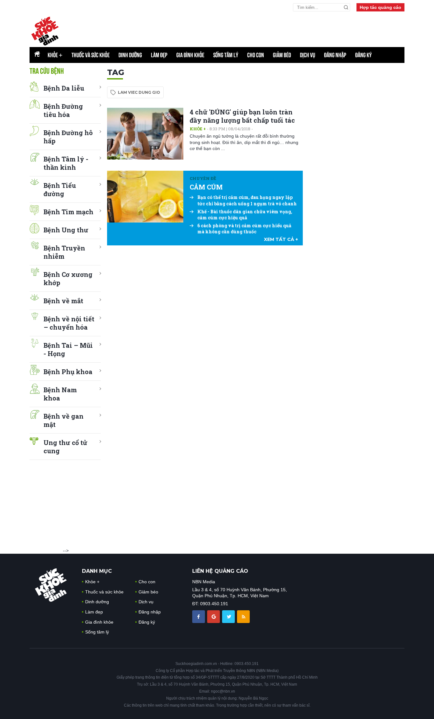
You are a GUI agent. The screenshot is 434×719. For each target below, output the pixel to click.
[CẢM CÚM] (145, 197)
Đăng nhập (335, 55)
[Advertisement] (356, 163)
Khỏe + (198, 129)
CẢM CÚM (206, 187)
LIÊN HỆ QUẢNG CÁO (220, 571)
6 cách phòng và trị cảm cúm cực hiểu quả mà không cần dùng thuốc (244, 229)
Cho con (255, 55)
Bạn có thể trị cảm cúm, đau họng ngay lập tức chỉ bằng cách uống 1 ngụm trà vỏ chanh (247, 200)
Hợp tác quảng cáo (380, 7)
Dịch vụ (307, 55)
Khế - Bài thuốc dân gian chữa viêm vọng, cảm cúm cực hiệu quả (244, 215)
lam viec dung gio (139, 92)
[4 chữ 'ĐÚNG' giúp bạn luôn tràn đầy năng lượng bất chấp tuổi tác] (145, 134)
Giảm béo (282, 55)
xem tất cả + (281, 239)
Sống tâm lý (225, 55)
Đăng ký (363, 55)
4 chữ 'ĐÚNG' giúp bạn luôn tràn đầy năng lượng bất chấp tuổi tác (242, 116)
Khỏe (55, 54)
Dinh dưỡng (130, 55)
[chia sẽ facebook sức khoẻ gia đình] (199, 616)
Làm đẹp (159, 55)
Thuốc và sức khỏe (90, 55)
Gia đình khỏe (190, 55)
